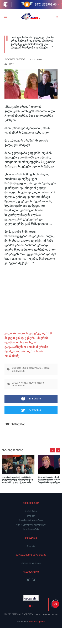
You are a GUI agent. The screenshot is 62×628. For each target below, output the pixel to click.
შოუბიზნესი (18, 385)
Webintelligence (37, 621)
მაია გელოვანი (32, 367)
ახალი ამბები (36, 382)
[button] (5, 16)
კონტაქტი (31, 515)
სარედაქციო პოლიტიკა (31, 563)
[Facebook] (28, 580)
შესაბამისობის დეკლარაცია (31, 520)
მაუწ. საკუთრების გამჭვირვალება (31, 524)
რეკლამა (31, 546)
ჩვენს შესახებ (31, 511)
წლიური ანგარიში (31, 529)
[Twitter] (34, 580)
